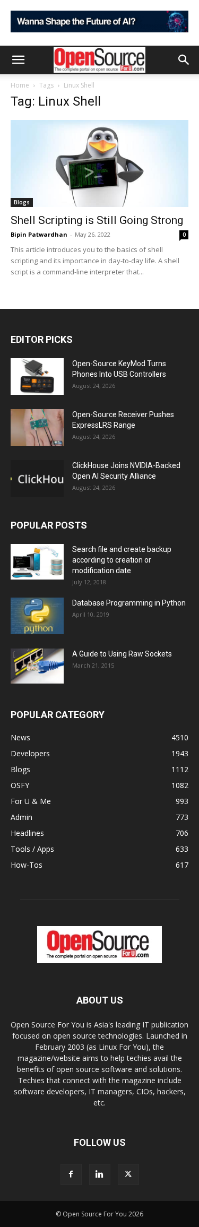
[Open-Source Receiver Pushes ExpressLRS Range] (37, 427)
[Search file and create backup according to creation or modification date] (37, 562)
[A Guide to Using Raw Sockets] (37, 666)
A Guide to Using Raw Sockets (122, 654)
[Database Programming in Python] (37, 616)
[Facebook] (71, 1174)
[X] (128, 1174)
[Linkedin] (99, 1174)
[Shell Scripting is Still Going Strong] (99, 163)
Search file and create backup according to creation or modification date (121, 560)
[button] (18, 60)
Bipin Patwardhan (39, 234)
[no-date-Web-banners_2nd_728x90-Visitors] (99, 35)
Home (20, 85)
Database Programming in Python (129, 603)
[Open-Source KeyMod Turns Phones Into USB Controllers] (37, 376)
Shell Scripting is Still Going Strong (97, 220)
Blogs (22, 202)
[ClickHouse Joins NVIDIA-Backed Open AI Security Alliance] (37, 478)
